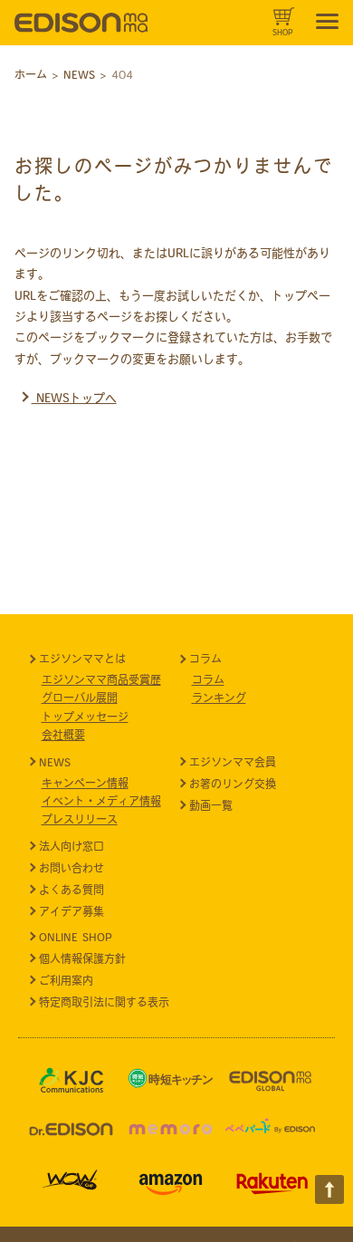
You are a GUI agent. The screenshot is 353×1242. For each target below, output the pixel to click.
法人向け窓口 (71, 846)
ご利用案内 (66, 980)
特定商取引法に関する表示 (104, 1001)
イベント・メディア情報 (101, 800)
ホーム (30, 74)
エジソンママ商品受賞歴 (101, 679)
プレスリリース (80, 819)
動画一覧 (211, 805)
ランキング (219, 697)
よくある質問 (71, 889)
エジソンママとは (82, 658)
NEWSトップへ (74, 398)
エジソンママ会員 (232, 761)
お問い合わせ (71, 867)
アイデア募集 (71, 911)
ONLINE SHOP (75, 936)
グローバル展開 (80, 697)
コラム (205, 658)
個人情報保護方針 (82, 958)
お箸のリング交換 (232, 783)
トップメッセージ (85, 716)
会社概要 (63, 734)
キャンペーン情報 (85, 782)
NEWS (55, 761)
